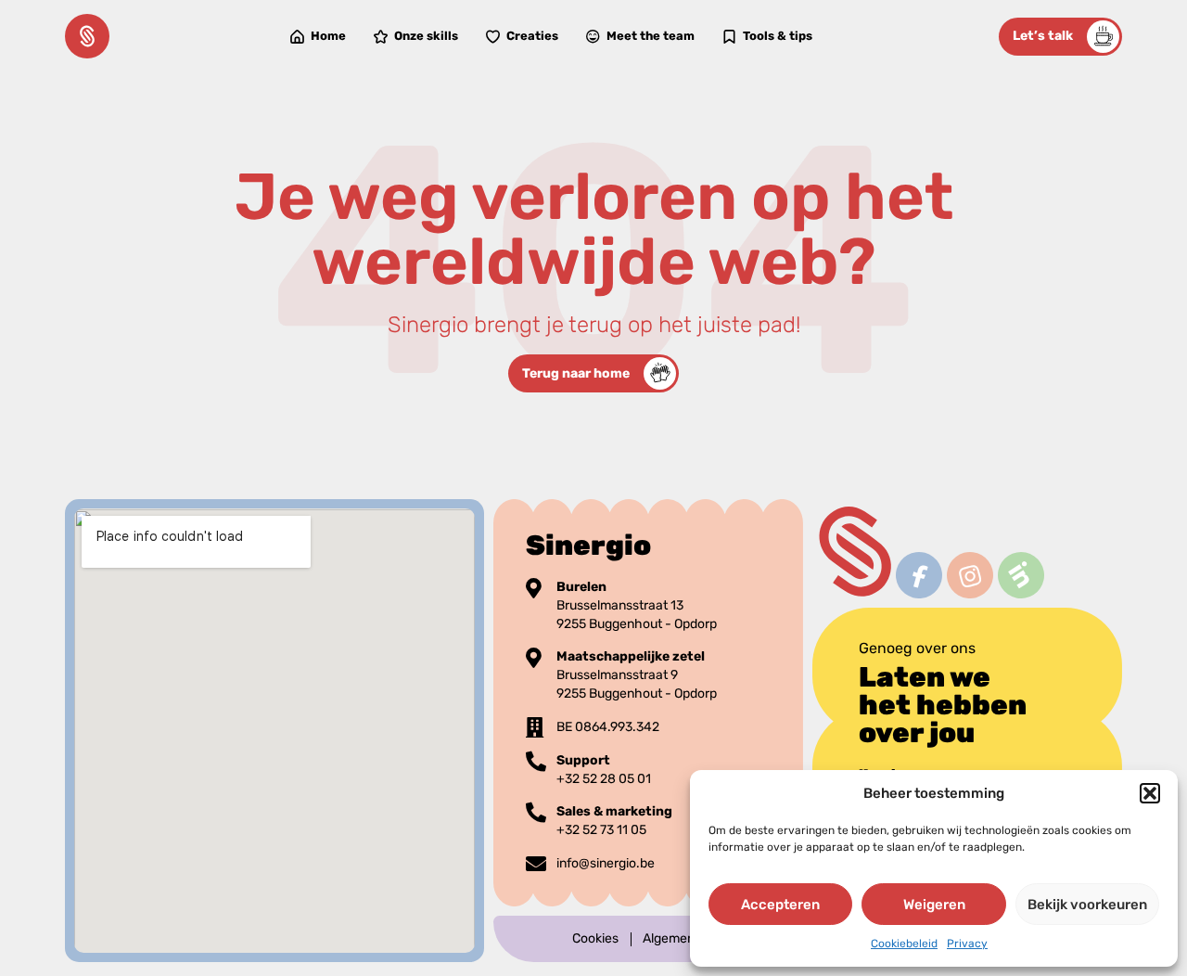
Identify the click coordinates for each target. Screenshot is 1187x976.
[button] (1150, 793)
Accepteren (780, 904)
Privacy (967, 943)
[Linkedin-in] (1021, 575)
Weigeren (934, 904)
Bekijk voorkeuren (1087, 904)
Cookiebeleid (904, 943)
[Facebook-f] (918, 574)
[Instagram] (969, 574)
